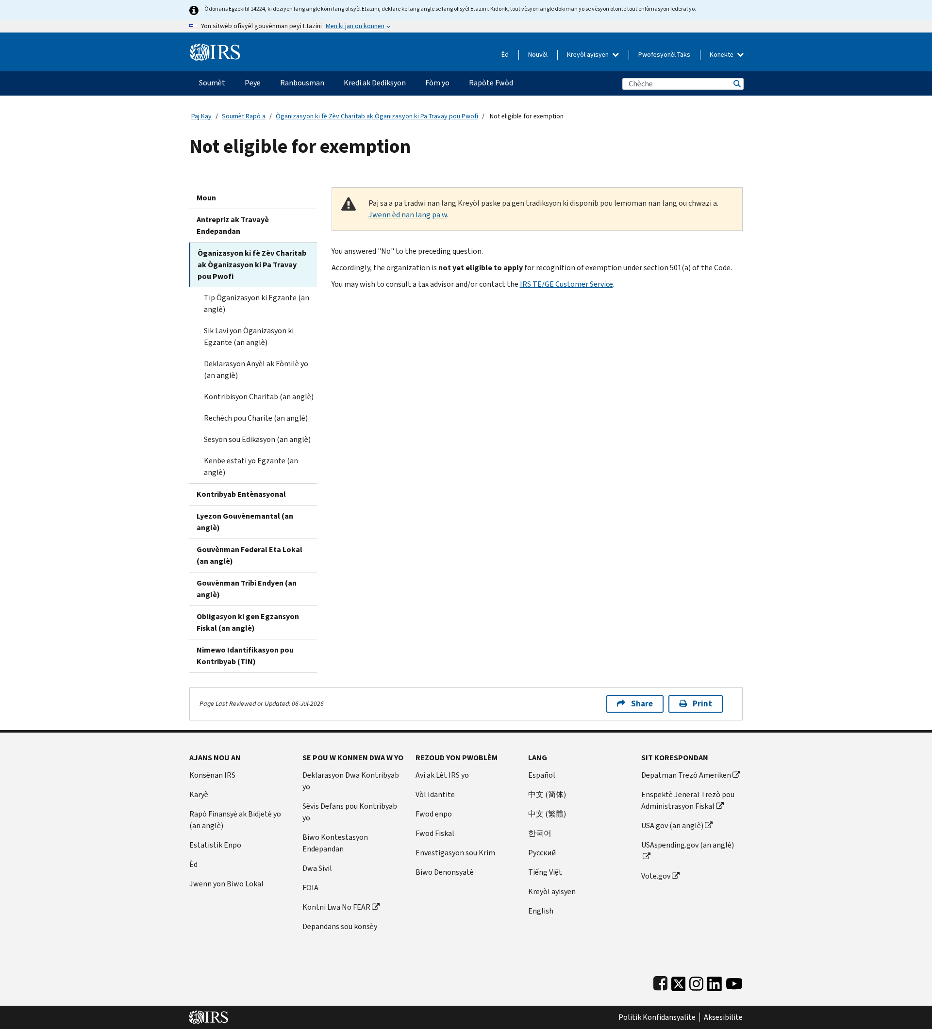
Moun (206, 198)
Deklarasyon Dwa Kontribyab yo (350, 781)
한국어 (539, 833)
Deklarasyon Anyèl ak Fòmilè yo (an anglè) (256, 369)
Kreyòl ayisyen (588, 54)
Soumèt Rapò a (244, 116)
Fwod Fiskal (435, 833)
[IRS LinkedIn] (714, 982)
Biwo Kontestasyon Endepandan (335, 843)
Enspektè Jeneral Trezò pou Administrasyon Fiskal (687, 800)
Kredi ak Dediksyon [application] (375, 83)
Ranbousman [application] (302, 83)
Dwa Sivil (317, 868)
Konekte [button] (722, 54)
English (540, 911)
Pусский (542, 853)
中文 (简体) (547, 794)
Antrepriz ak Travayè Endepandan (233, 225)
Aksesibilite (723, 1017)
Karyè (198, 794)
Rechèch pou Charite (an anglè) (256, 418)
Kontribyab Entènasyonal (241, 494)
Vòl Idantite (435, 794)
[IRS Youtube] (734, 982)
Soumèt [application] (212, 83)
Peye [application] (253, 83)
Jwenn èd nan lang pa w (407, 215)
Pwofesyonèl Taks (664, 54)
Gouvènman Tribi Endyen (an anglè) (247, 589)
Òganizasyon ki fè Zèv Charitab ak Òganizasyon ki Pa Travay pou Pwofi (377, 116)
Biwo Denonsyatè (445, 872)
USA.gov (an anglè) (672, 825)
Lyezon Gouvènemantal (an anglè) (245, 522)
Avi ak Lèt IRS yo (442, 775)
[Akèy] (215, 48)
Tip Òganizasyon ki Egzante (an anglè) (256, 303)
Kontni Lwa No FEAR (336, 907)
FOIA (310, 887)
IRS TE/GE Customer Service (566, 284)
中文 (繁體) (547, 814)
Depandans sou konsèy (339, 926)
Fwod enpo (434, 814)
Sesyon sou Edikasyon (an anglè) (257, 439)
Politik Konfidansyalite (657, 1017)
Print (702, 703)
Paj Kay (201, 116)
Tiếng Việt (545, 872)
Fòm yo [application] (437, 83)
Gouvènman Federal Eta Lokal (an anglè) (249, 555)
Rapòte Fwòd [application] (491, 83)
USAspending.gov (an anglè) (687, 845)
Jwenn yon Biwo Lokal (226, 884)
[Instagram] (696, 982)
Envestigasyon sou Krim (455, 853)
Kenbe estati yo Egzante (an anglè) (251, 466)
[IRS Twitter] (678, 982)
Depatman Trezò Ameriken (686, 775)
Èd (505, 54)
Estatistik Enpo (215, 845)
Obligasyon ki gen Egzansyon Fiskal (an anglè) (248, 622)
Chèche (736, 84)
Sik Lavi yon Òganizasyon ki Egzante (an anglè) (249, 336)
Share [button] (642, 703)
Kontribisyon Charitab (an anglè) (259, 397)
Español (541, 775)
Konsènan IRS (212, 775)
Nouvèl (538, 54)
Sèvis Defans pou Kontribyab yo (349, 812)
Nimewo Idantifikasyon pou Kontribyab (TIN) (245, 656)
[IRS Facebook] (660, 982)
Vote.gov (655, 876)
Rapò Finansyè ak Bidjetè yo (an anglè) (235, 820)
